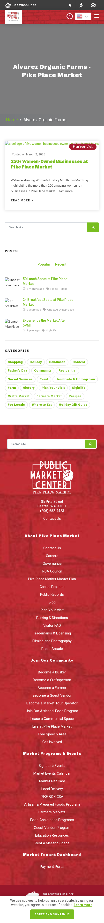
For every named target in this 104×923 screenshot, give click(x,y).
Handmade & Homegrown (75, 379)
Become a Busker (52, 672)
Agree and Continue (52, 914)
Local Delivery (52, 789)
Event (44, 379)
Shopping (15, 362)
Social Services (20, 379)
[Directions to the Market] (81, 5)
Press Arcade (52, 649)
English (84, 16)
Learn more (83, 905)
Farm (12, 387)
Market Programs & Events (52, 753)
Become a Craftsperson (52, 680)
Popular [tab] (43, 264)
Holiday (36, 362)
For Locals (16, 404)
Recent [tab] (61, 264)
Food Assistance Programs (52, 820)
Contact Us (52, 518)
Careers (52, 556)
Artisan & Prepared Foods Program (52, 804)
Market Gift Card (52, 781)
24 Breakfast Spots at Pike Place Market (48, 302)
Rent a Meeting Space (52, 843)
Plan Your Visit (83, 146)
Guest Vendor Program (52, 827)
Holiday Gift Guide (73, 404)
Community (43, 370)
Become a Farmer (52, 688)
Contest (79, 362)
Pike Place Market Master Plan (52, 579)
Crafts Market (19, 396)
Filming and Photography (52, 641)
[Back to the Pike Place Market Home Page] (13, 16)
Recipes (75, 396)
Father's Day (17, 370)
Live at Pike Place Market (52, 726)
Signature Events (52, 765)
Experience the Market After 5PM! (44, 323)
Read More (21, 200)
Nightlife (78, 387)
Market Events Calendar (52, 773)
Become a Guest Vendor (52, 695)
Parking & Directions (52, 618)
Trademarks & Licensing (52, 633)
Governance (52, 563)
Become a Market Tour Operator (52, 703)
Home (12, 119)
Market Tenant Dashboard (52, 855)
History (29, 387)
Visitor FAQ (52, 625)
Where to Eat (42, 404)
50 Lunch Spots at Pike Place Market (45, 281)
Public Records (52, 594)
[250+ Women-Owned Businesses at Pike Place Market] (52, 143)
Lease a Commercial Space (52, 719)
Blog (52, 602)
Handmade (57, 362)
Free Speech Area (52, 734)
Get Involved (52, 742)
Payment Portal (52, 866)
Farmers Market (49, 396)
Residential (67, 370)
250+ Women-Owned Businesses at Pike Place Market (49, 164)
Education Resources (52, 835)
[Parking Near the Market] (93, 5)
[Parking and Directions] (70, 5)
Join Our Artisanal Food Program (52, 711)
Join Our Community (52, 660)
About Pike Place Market (52, 536)
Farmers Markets (52, 812)
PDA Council (52, 571)
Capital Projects (52, 587)
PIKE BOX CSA (52, 796)
